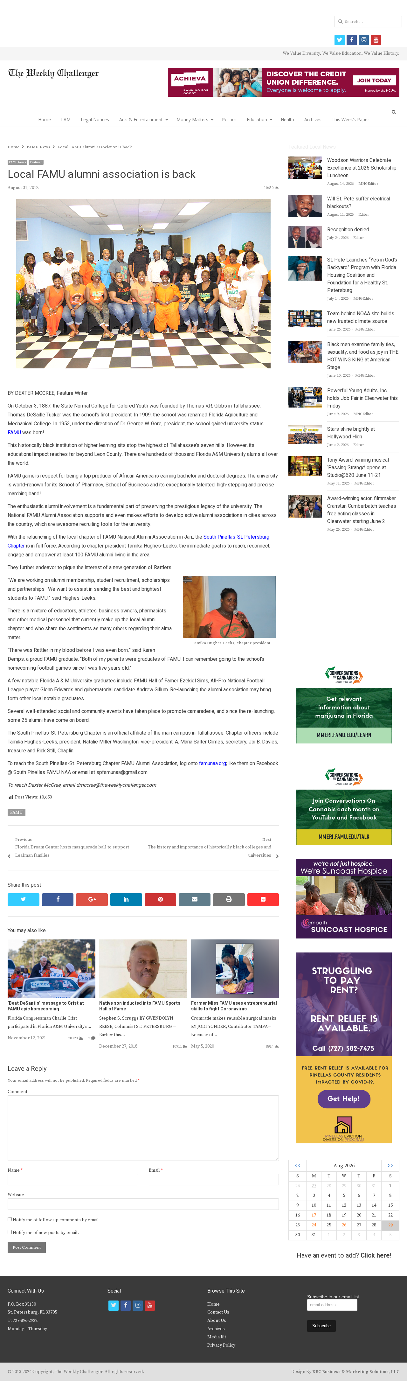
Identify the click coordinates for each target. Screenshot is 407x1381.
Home (44, 119)
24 (314, 1225)
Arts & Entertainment (141, 119)
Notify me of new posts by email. (46, 1233)
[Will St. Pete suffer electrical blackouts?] (305, 199)
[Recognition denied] (305, 230)
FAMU (16, 812)
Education (257, 119)
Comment (17, 1092)
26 (344, 1225)
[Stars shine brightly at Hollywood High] (305, 429)
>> (390, 1165)
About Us (216, 1320)
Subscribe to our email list (333, 1296)
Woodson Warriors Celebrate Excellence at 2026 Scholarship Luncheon (362, 168)
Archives (312, 119)
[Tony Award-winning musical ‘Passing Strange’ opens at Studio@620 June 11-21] (305, 460)
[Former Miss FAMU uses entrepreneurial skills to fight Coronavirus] (235, 943)
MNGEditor (368, 183)
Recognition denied (348, 230)
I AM (66, 119)
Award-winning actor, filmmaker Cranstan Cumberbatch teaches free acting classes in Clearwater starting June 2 (361, 510)
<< (297, 1165)
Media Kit (216, 1337)
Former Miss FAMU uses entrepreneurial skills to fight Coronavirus (234, 1006)
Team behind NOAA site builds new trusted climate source (360, 317)
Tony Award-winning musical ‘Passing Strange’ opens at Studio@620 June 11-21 (358, 467)
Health (287, 119)
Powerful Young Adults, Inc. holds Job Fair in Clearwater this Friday (362, 398)
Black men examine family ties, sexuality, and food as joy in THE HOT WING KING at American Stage (362, 356)
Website (16, 1195)
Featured (36, 162)
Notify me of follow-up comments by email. (56, 1220)
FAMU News (17, 162)
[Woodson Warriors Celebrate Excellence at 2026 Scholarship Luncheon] (305, 160)
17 (314, 1215)
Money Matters (192, 119)
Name (15, 1170)
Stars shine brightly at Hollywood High (351, 433)
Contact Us (218, 1312)
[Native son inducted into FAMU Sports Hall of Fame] (143, 943)
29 (390, 1225)
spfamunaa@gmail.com (122, 772)
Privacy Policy (221, 1345)
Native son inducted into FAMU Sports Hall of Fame (139, 1006)
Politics (229, 119)
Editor (363, 214)
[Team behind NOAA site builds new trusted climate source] (305, 314)
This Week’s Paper (350, 119)
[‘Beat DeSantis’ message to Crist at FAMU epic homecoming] (51, 943)
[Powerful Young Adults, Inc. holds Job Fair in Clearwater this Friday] (305, 391)
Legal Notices (95, 119)
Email (156, 1170)
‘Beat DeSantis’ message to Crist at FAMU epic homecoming (46, 1006)
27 (314, 1186)
